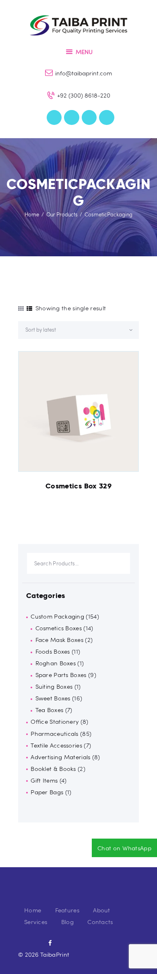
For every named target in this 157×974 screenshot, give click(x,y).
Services (35, 922)
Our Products (62, 214)
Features (67, 910)
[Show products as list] (29, 308)
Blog (67, 922)
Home (32, 214)
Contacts (100, 922)
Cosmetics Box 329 (78, 486)
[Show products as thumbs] (21, 308)
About (101, 910)
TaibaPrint (54, 954)
